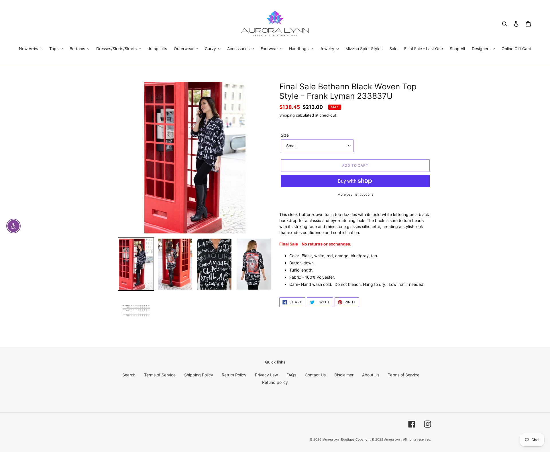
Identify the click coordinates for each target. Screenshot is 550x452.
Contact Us (315, 374)
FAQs (291, 374)
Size (285, 135)
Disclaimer (343, 374)
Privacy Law (266, 374)
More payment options (355, 194)
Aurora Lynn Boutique (338, 439)
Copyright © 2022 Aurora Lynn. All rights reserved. (393, 439)
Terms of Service (160, 374)
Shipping (287, 115)
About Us (370, 374)
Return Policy (234, 374)
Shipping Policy (198, 374)
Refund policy (275, 382)
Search (128, 374)
